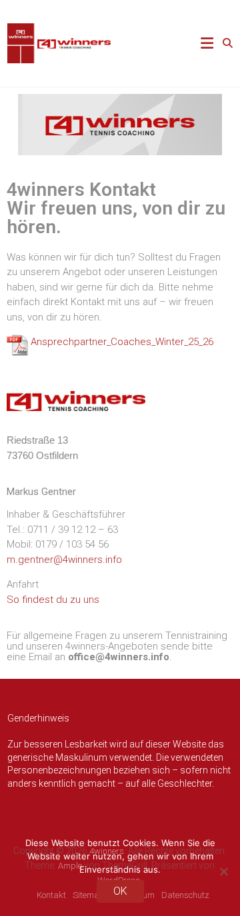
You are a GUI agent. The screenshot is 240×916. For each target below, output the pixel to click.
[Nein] (223, 871)
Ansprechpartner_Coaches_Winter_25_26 (122, 342)
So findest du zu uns (53, 600)
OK (120, 891)
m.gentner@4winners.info (64, 560)
